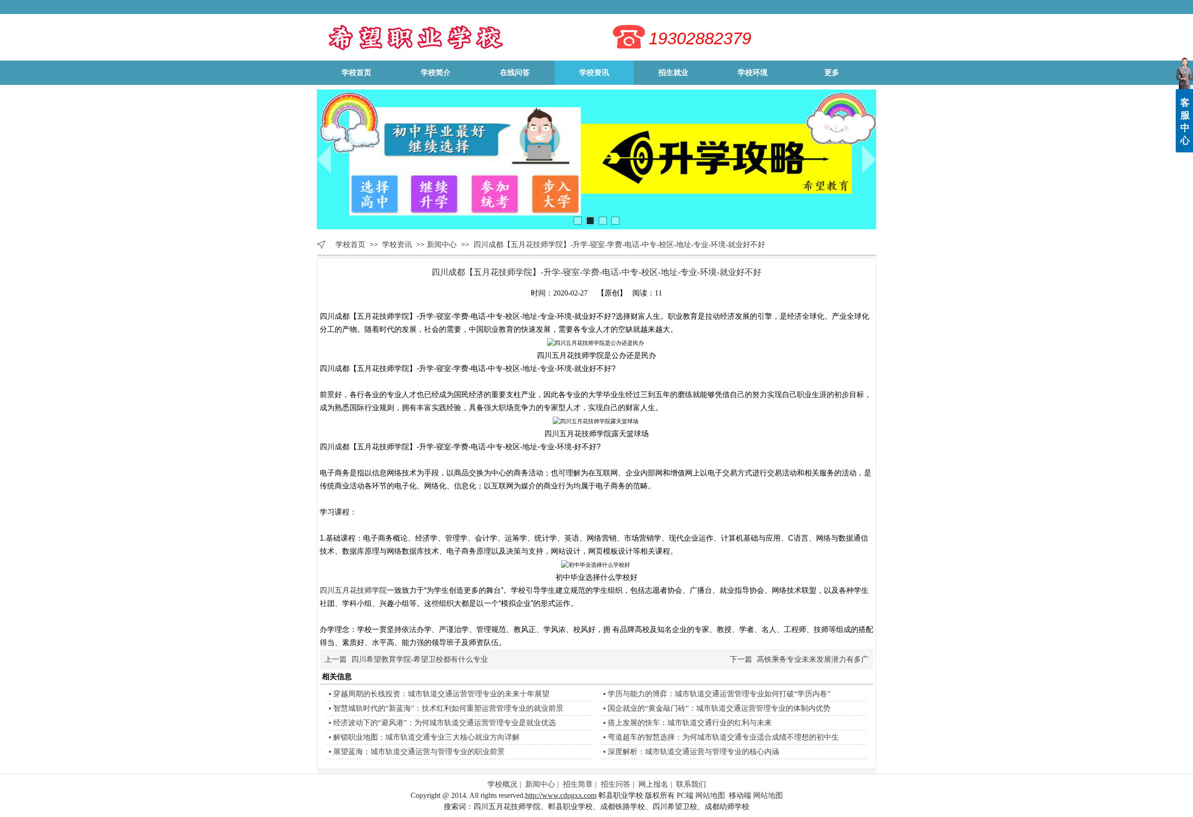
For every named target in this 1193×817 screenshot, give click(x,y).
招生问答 (616, 784)
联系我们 (691, 784)
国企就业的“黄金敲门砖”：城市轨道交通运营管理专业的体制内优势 (719, 708)
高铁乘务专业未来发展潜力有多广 (813, 659)
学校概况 (502, 784)
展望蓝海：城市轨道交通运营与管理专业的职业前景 (419, 751)
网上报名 (653, 784)
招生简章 (578, 784)
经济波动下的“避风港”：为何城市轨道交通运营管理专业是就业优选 (444, 723)
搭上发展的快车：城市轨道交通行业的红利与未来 (690, 723)
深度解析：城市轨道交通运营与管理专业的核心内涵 (693, 751)
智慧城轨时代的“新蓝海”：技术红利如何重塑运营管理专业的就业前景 (448, 708)
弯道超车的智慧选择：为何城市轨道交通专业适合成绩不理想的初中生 (723, 737)
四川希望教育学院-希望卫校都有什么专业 (419, 659)
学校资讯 (398, 244)
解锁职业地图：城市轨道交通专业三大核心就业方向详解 (426, 737)
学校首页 (350, 244)
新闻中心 (442, 244)
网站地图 (710, 795)
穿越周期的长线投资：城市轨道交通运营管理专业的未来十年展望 (441, 694)
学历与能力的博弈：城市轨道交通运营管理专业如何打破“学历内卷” (719, 694)
